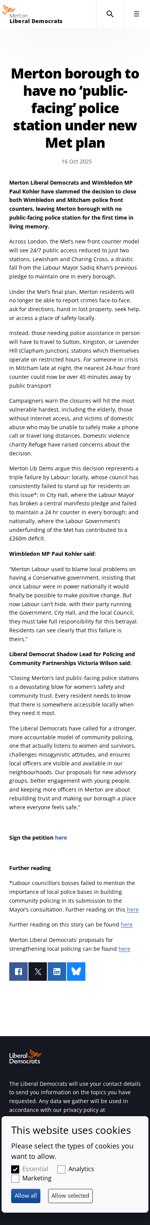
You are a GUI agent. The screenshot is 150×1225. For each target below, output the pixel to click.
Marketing (37, 1178)
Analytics (81, 1169)
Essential (35, 1169)
